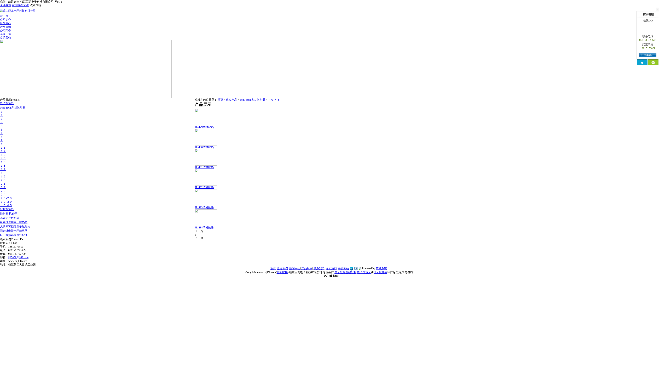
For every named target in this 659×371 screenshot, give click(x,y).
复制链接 (282, 272)
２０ (3, 180)
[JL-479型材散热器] (206, 124)
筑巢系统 (381, 268)
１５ (3, 162)
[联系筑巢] (354, 268)
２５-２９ (6, 198)
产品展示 (5, 26)
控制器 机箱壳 (8, 213)
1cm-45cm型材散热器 (12, 107)
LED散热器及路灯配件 (13, 235)
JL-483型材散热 (204, 207)
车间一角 (5, 34)
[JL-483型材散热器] (206, 204)
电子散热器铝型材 (345, 272)
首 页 (4, 16)
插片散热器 (380, 272)
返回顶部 (331, 268)
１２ (3, 151)
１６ (3, 165)
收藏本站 (35, 5)
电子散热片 (364, 272)
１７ (3, 169)
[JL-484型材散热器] (206, 224)
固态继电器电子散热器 (13, 230)
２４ (3, 194)
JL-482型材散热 (204, 187)
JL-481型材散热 (204, 167)
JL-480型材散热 (204, 147)
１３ (3, 154)
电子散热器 (7, 103)
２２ (3, 187)
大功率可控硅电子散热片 (15, 226)
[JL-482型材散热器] (206, 184)
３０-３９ (6, 201)
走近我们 (282, 268)
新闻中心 (5, 23)
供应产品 (231, 99)
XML (26, 5)
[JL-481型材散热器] (206, 164)
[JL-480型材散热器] (206, 144)
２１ (3, 183)
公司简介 (5, 19)
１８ (3, 172)
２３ (3, 190)
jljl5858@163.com (18, 257)
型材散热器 (7, 209)
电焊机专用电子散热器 (13, 222)
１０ (3, 144)
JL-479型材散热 (204, 127)
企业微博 (5, 5)
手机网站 (343, 268)
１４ (3, 158)
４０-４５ (6, 205)
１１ (3, 147)
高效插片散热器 (9, 217)
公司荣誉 (5, 30)
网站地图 (17, 5)
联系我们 (5, 37)
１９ (3, 176)
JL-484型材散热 (204, 227)
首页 (220, 99)
